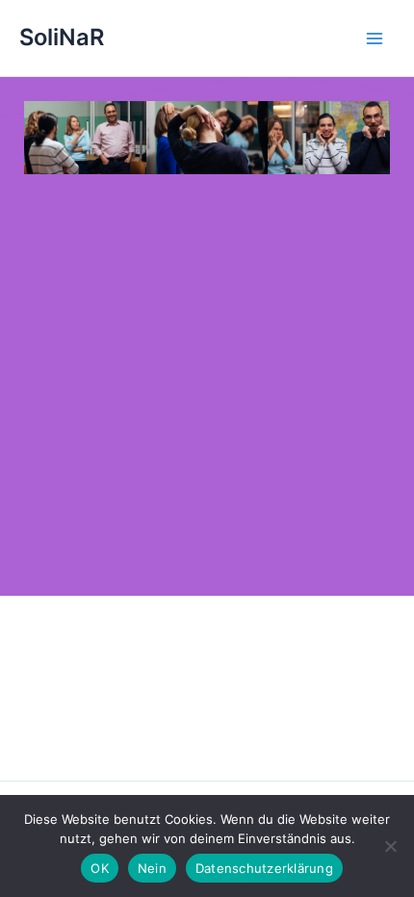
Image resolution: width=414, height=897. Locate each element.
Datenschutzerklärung (264, 868)
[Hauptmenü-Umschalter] (374, 38)
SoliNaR (61, 37)
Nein (152, 868)
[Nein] (390, 846)
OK (100, 868)
